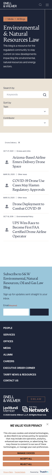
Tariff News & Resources (19, 375)
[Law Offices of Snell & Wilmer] (10, 4)
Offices (8, 341)
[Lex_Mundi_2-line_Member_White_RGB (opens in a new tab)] (10, 409)
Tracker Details (20, 472)
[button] (47, 424)
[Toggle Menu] (47, 4)
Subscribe (39, 312)
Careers (8, 361)
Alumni (7, 355)
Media (11, 19)
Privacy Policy (8, 472)
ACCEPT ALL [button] (26, 458)
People (7, 328)
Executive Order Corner (19, 368)
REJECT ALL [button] (26, 464)
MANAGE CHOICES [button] (26, 453)
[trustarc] (44, 472)
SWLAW (36, 399)
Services (9, 335)
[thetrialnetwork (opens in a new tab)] (35, 409)
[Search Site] (40, 4)
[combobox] (26, 111)
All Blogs (21, 19)
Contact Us (10, 381)
